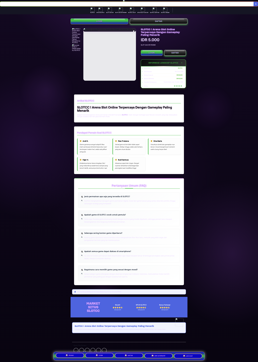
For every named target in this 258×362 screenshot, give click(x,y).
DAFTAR (158, 21)
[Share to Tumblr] (104, 350)
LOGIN (99, 21)
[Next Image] (134, 54)
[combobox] (127, 4)
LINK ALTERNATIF (159, 356)
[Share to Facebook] (81, 350)
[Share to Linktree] (87, 350)
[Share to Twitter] (76, 350)
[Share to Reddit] (98, 350)
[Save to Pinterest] (93, 350)
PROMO (71, 356)
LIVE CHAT (189, 355)
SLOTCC (125, 115)
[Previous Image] (85, 54)
